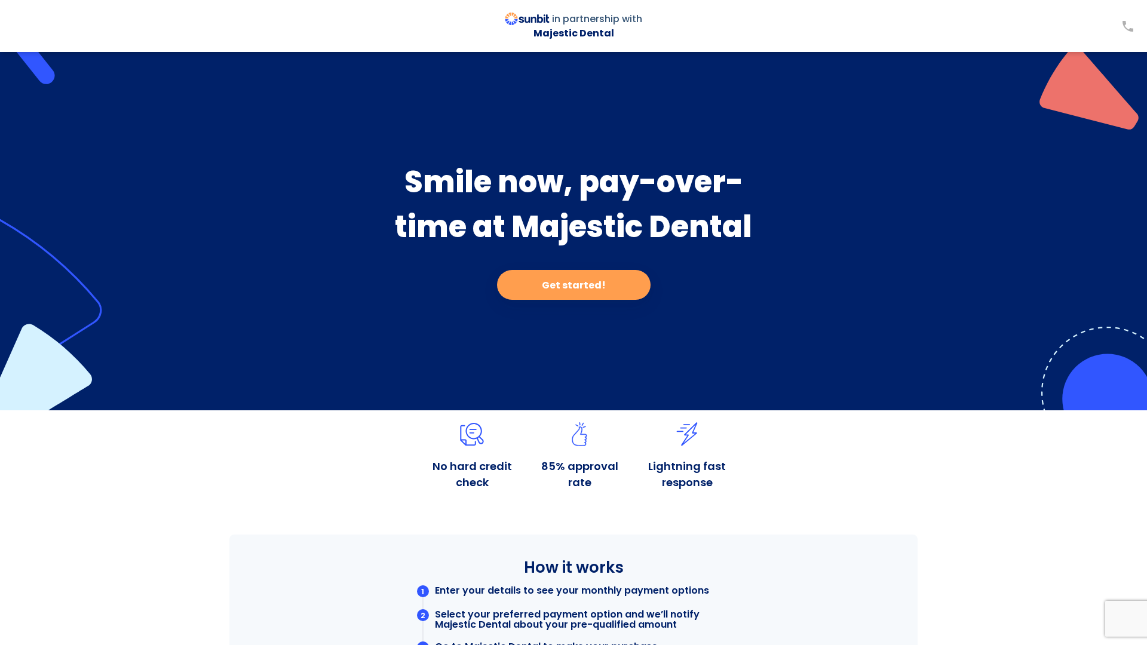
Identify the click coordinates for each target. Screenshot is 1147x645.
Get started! (574, 285)
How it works (574, 567)
